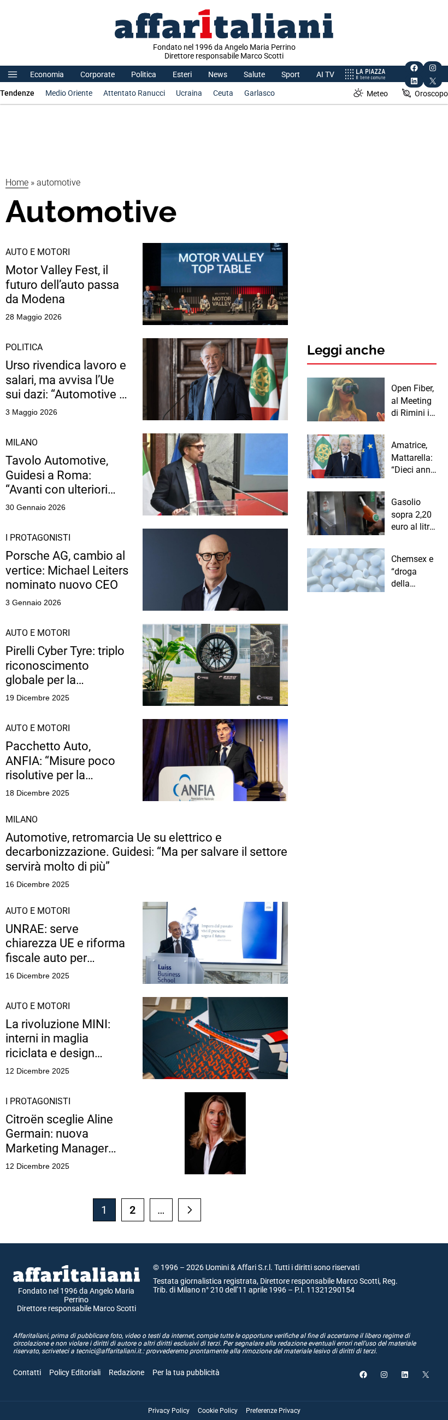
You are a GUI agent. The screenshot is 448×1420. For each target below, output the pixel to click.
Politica (143, 74)
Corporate (97, 74)
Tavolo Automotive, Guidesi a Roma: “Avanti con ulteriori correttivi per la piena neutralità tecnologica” (65, 475)
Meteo (377, 93)
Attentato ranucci (134, 93)
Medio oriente (68, 93)
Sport (290, 74)
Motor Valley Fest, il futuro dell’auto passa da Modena (62, 284)
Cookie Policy (218, 1411)
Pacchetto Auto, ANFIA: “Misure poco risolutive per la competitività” (60, 761)
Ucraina (189, 93)
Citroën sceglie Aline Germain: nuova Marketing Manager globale (59, 1134)
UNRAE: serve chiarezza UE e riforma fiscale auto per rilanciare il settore (65, 943)
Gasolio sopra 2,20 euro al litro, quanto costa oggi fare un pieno (413, 515)
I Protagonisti (37, 537)
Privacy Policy (169, 1411)
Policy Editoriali (75, 1372)
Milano (21, 442)
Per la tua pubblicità (186, 1372)
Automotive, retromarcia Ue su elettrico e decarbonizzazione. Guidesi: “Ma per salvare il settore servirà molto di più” (146, 852)
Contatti (27, 1372)
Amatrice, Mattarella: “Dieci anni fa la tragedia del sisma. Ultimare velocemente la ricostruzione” (414, 458)
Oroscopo (431, 93)
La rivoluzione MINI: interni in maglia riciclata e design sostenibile (57, 1038)
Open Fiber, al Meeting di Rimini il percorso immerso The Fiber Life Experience (412, 401)
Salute (254, 74)
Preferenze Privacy (273, 1411)
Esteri (182, 74)
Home (16, 182)
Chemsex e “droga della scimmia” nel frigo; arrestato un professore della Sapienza (412, 572)
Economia (47, 74)
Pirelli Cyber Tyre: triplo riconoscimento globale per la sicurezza (65, 665)
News (217, 74)
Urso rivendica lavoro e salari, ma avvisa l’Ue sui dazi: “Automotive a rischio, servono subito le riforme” (65, 380)
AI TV (325, 74)
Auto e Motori (37, 252)
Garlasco (259, 93)
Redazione (126, 1372)
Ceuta (223, 93)
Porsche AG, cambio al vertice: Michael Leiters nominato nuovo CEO (66, 570)
